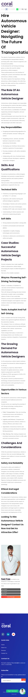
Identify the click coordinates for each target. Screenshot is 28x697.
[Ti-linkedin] (8, 634)
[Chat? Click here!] (22, 691)
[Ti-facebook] (3, 634)
